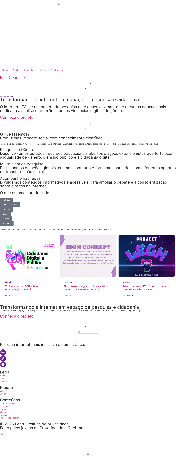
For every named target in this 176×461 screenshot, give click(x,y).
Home (5, 70)
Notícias (42, 70)
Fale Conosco (57, 70)
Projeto (16, 70)
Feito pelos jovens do (43, 427)
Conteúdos (29, 70)
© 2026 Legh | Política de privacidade (34, 424)
